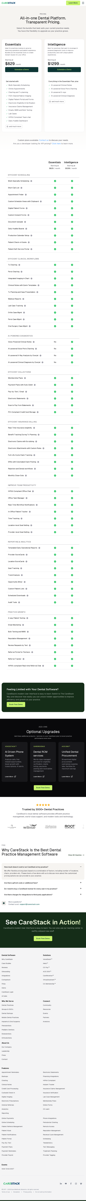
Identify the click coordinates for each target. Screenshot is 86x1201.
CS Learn (46, 1109)
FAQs (4, 984)
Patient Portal (7, 1139)
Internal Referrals (8, 1105)
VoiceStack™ (47, 959)
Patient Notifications (9, 1134)
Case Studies (6, 963)
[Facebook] (71, 1183)
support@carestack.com (30, 904)
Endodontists (6, 1034)
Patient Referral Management (12, 1126)
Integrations (6, 975)
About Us (5, 1043)
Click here (56, 143)
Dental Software (8, 955)
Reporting (5, 1113)
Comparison (6, 980)
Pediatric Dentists (8, 1030)
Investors (46, 1021)
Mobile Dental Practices (10, 1017)
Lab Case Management (51, 1097)
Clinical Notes (7, 1084)
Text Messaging (48, 1147)
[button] (14, 126)
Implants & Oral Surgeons (11, 1021)
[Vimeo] (81, 1183)
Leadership (5, 1051)
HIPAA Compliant (49, 1080)
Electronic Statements (51, 1072)
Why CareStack (7, 959)
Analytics (5, 1109)
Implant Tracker (48, 1084)
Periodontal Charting (50, 1122)
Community (47, 1005)
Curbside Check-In (8, 1093)
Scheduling (47, 1139)
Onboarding (6, 971)
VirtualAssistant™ (49, 980)
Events (45, 1013)
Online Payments (8, 1118)
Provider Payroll (7, 1155)
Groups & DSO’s (7, 1009)
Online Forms (47, 1105)
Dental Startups (7, 1013)
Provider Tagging (49, 1155)
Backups (5, 1076)
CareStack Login (7, 992)
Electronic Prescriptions (10, 1101)
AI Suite (4, 996)
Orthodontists (7, 1038)
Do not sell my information (43, 1192)
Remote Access (48, 1126)
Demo (4, 988)
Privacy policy (27, 1192)
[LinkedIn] (61, 1183)
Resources (47, 1009)
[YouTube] (66, 1183)
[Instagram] (76, 1183)
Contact (5, 1059)
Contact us (43, 140)
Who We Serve (8, 1001)
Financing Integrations (51, 1076)
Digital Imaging (7, 1097)
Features (5, 1068)
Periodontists (6, 1025)
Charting (5, 1080)
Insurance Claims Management (54, 1088)
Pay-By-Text (6, 1143)
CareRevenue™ (48, 975)
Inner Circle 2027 (8, 1169)
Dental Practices (8, 1005)
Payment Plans (7, 1147)
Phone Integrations (49, 1118)
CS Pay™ (46, 967)
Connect (46, 1001)
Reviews (5, 967)
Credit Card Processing (10, 1088)
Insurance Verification (50, 1093)
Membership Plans (49, 1101)
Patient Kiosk (6, 1130)
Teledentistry (47, 1143)
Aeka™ (45, 963)
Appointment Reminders (10, 1072)
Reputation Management (52, 1130)
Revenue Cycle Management (53, 1134)
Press (4, 1055)
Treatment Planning (50, 1151)
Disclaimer (16, 1192)
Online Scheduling (8, 1122)
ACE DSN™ (47, 971)
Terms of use (6, 1192)
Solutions (47, 955)
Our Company (7, 1047)
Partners (46, 1017)
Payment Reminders (9, 1151)
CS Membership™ (49, 984)
